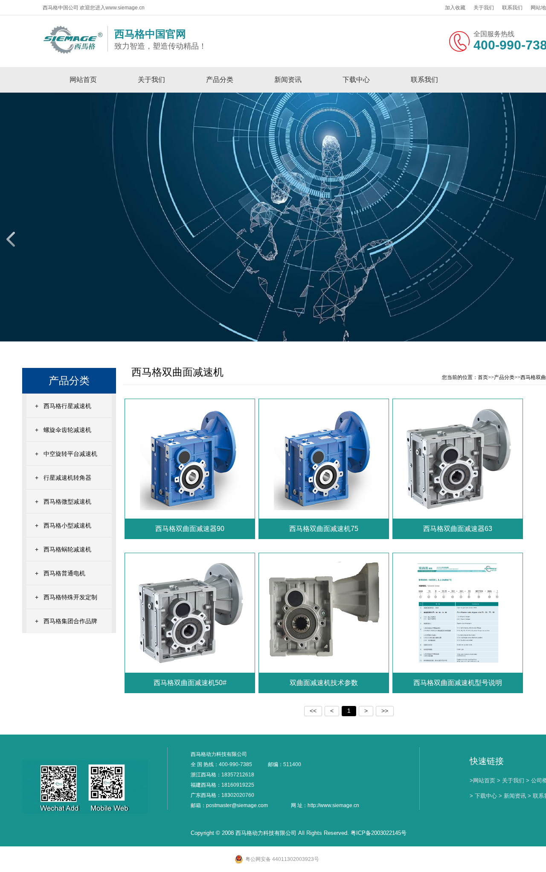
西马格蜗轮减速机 (67, 549)
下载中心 (356, 79)
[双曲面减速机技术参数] (324, 612)
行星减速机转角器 (67, 477)
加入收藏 (455, 8)
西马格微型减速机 (67, 501)
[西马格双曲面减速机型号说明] (458, 612)
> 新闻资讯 (512, 796)
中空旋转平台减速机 (70, 453)
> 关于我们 (510, 780)
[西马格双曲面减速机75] (324, 458)
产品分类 (219, 79)
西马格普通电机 (64, 573)
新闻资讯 (288, 79)
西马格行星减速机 (67, 405)
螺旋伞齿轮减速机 (67, 429)
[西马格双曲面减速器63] (458, 458)
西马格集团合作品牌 (70, 621)
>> (384, 710)
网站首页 (83, 79)
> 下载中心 (483, 796)
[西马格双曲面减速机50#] (190, 612)
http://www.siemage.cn (333, 805)
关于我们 (483, 8)
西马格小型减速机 (67, 525)
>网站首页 (482, 780)
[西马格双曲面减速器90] (190, 458)
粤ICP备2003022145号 (379, 833)
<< (313, 710)
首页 (483, 377)
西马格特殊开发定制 (70, 597)
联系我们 (512, 8)
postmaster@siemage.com (237, 805)
